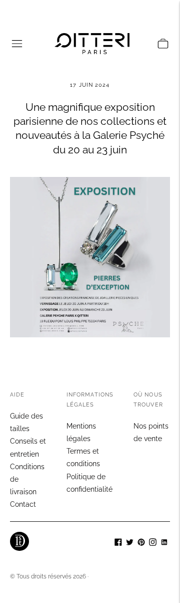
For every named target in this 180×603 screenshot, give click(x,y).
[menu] (17, 44)
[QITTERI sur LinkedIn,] (164, 543)
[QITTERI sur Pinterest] (141, 543)
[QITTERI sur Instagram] (152, 543)
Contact (23, 504)
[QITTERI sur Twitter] (130, 543)
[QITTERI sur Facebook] (118, 543)
